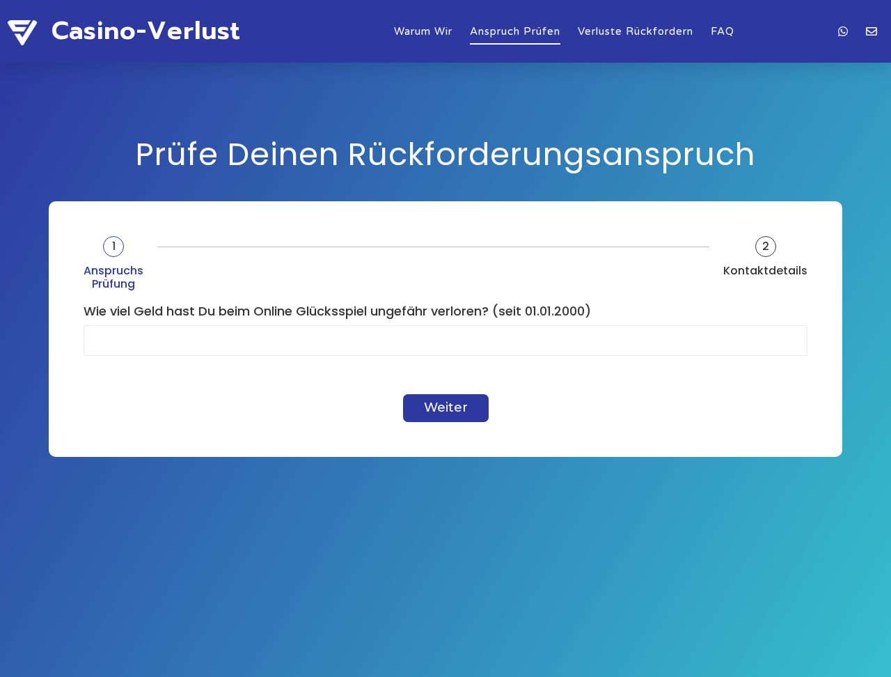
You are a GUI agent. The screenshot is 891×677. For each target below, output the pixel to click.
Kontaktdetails (765, 270)
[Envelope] (872, 31)
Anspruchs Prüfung (113, 277)
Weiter (446, 407)
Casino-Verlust (146, 30)
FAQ (722, 31)
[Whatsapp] (842, 31)
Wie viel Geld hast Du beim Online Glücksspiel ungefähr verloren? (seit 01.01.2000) (337, 312)
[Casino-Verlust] (22, 34)
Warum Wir (423, 31)
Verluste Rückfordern (635, 31)
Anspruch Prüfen (515, 31)
